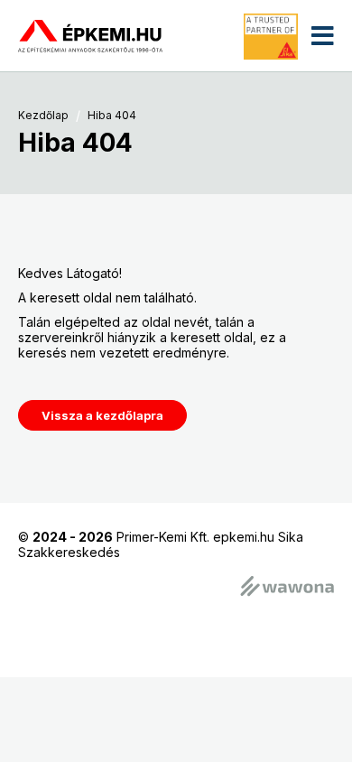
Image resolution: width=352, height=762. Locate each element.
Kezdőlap (43, 115)
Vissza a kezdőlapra (102, 415)
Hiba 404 (112, 115)
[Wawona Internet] (287, 588)
